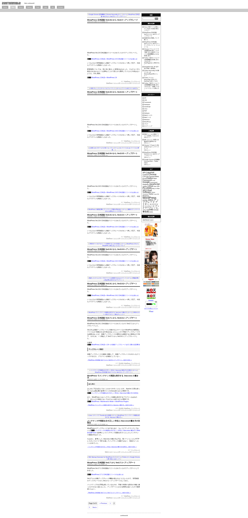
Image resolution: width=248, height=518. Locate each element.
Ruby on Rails (156, 188)
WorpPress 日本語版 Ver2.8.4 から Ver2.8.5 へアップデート (112, 153)
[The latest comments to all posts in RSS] (155, 284)
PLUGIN (121, 363)
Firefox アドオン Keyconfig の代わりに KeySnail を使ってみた (151, 79)
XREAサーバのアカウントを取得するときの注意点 (105, 244)
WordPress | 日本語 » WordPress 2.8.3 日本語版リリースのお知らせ (115, 261)
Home (5, 7)
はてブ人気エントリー (151, 308)
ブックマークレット (151, 207)
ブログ (11, 3)
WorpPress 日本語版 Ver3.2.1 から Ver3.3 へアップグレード (152, 34)
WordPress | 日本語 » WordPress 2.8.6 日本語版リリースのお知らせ (115, 131)
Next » (95, 507)
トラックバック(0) (126, 83)
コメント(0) (117, 83)
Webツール (147, 117)
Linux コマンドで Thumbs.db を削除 (100, 415)
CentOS (145, 174)
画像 (155, 209)
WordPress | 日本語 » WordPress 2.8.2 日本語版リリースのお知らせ (115, 295)
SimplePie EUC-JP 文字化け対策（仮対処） (151, 67)
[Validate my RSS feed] (147, 284)
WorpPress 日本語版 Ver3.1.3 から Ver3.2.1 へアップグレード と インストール (152, 44)
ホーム (125, 14)
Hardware (147, 104)
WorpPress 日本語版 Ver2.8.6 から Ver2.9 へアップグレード (112, 20)
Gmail (153, 180)
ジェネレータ (150, 206)
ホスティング (148, 126)
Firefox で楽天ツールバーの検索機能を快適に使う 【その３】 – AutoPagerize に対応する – (152, 61)
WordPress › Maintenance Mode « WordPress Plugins (110, 401)
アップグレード (135, 81)
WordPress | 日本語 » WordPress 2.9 (104, 77)
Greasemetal (153, 182)
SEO (145, 190)
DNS (147, 176)
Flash (155, 178)
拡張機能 (150, 210)
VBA (158, 194)
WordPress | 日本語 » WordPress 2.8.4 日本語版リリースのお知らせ (115, 227)
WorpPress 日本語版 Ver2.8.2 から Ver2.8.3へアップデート (112, 249)
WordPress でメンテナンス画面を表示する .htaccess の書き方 (108, 312)
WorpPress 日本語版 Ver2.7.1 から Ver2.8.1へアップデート (112, 318)
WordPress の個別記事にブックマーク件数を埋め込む (104, 209)
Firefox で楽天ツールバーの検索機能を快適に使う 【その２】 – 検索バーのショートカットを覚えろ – (152, 86)
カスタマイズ (150, 205)
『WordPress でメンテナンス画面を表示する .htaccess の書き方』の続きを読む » (110, 405)
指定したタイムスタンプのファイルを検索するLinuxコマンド (107, 278)
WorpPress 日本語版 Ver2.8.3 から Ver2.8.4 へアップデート (112, 215)
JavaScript (147, 106)
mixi (158, 186)
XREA (150, 200)
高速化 (151, 212)
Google (146, 182)
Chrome (152, 174)
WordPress (127, 81)
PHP (145, 111)
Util (53, 7)
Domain (151, 176)
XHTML (145, 200)
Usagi (155, 194)
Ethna (157, 176)
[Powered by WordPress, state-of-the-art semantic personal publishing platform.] (147, 286)
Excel (144, 178)
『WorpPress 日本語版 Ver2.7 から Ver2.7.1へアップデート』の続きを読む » (109, 492)
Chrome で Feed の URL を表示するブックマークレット (151, 146)
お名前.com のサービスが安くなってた (101, 148)
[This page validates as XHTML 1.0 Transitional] (147, 282)
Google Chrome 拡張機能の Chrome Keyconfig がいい (105, 14)
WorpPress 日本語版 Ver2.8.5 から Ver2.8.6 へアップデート (112, 92)
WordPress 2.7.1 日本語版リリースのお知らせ (108, 474)
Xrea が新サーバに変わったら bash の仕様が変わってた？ (152, 28)
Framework (147, 102)
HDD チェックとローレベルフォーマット (102, 88)
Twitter (151, 194)
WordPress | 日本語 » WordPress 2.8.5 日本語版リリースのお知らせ (115, 192)
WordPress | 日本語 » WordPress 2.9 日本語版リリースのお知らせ (114, 59)
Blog (13, 7)
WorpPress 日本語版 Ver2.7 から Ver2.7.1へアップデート (111, 463)
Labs (45, 7)
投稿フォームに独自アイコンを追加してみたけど (151, 135)
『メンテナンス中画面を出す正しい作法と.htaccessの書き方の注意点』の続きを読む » (112, 447)
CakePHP (150, 173)
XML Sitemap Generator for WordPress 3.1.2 (102, 457)
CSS (145, 100)
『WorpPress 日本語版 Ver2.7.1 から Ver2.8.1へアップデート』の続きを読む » (109, 360)
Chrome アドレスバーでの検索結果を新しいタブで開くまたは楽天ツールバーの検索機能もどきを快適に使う (151, 52)
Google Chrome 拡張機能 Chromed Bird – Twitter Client (152, 161)
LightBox (145, 186)
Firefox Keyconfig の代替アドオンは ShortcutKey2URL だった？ (151, 73)
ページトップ (136, 83)
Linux (145, 109)
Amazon (150, 300)
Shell (149, 190)
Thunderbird (145, 194)
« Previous (103, 503)
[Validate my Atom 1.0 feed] (155, 282)
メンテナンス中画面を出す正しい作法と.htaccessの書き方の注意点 (111, 370)
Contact (60, 7)
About (21, 7)
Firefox (149, 178)
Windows (147, 119)
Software (146, 113)
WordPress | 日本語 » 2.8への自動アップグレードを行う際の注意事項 (116, 344)
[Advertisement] (37, 10)
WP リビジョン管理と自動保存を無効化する (151, 140)
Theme (153, 192)
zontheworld (124, 515)
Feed (37, 7)
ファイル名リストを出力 (129, 88)
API (145, 98)
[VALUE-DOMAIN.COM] (155, 286)
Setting (29, 7)
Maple (155, 186)
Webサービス (108, 452)
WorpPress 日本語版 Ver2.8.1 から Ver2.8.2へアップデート (112, 284)
